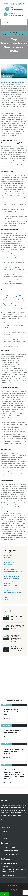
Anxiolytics (7, 557)
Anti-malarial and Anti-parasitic (13, 592)
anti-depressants (14, 183)
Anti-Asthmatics (8, 595)
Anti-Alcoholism (8, 567)
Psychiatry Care (7, 171)
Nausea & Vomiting (9, 590)
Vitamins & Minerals (9, 574)
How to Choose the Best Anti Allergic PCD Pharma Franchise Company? (17, 648)
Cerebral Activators (9, 555)
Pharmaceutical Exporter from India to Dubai (13, 732)
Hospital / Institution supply (10, 854)
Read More (8, 718)
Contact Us (5, 838)
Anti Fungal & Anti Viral (10, 585)
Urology (6, 588)
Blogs (15, 32)
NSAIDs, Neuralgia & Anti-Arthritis (13, 571)
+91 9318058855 (17, 10)
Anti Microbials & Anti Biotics (12, 576)
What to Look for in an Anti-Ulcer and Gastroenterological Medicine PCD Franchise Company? (17, 638)
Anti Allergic (7, 583)
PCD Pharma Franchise (8, 847)
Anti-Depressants (9, 560)
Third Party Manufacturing (10, 851)
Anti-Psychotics (8, 553)
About (4, 824)
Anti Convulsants (9, 562)
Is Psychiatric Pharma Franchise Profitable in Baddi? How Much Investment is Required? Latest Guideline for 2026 (14, 774)
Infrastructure (6, 827)
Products (4, 831)
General (6, 599)
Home (11, 32)
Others (5, 597)
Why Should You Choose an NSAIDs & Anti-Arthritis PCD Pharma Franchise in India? (17, 617)
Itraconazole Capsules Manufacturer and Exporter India (13, 712)
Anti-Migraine (8, 564)
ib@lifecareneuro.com (16, 15)
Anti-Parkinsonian (9, 569)
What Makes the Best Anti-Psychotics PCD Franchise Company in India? (17, 627)
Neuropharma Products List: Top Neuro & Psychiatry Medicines (14, 751)
